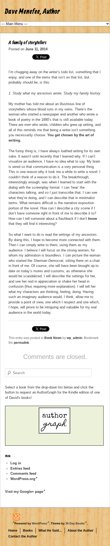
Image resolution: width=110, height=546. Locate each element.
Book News (53, 338)
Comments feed (23, 473)
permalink (21, 343)
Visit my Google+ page (24, 492)
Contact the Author (22, 536)
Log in (15, 463)
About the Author (80, 530)
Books (28, 530)
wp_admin (74, 338)
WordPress (39, 523)
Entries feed (20, 468)
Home (12, 530)
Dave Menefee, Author (32, 11)
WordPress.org (22, 479)
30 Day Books (75, 523)
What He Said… (50, 530)
